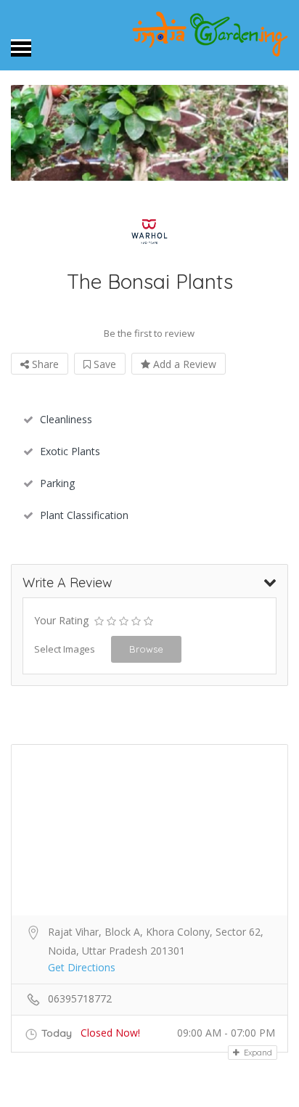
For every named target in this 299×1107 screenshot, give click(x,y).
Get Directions (81, 967)
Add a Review (183, 364)
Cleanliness (66, 419)
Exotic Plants (70, 451)
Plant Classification (84, 515)
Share (44, 364)
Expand (257, 1052)
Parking (57, 483)
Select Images (64, 648)
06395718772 (80, 998)
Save (103, 364)
